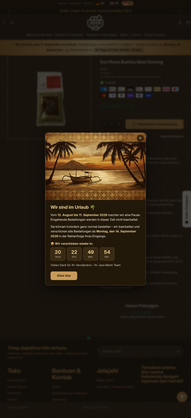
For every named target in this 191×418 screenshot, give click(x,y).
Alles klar (64, 275)
